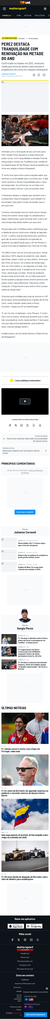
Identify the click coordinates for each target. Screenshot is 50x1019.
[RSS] (37, 939)
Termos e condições (17, 1007)
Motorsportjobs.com (25, 961)
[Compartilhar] (34, 74)
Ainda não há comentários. (25, 471)
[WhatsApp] (21, 425)
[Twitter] (15, 425)
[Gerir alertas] (40, 425)
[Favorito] (38, 74)
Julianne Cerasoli (8, 74)
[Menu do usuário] (45, 8)
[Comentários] (45, 74)
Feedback (25, 980)
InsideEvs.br (25, 953)
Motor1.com (25, 957)
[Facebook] (10, 425)
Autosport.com (25, 965)
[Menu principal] (4, 9)
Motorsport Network (20, 1013)
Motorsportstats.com (25, 969)
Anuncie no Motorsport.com (25, 983)
